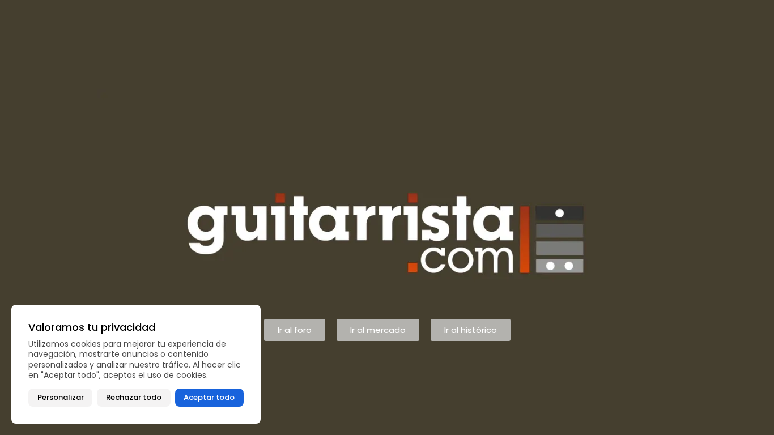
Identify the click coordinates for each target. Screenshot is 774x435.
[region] (136, 364)
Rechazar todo (133, 397)
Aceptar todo (209, 397)
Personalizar (60, 397)
